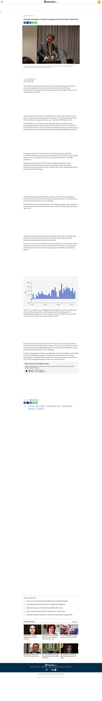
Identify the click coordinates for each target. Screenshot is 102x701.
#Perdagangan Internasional (53, 406)
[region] (51, 73)
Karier (50, 667)
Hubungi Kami (68, 667)
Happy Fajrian (30, 80)
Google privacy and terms (58, 677)
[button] (2, 2)
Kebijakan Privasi (41, 677)
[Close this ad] (1, 12)
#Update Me (40, 409)
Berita (25, 15)
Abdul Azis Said (31, 79)
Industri (30, 15)
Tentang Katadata (35, 667)
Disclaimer (49, 677)
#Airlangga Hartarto (67, 406)
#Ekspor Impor (32, 409)
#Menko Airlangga (40, 406)
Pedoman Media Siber (58, 667)
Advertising (44, 667)
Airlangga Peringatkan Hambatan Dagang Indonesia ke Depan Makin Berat (50, 19)
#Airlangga (31, 406)
